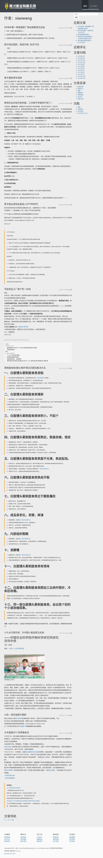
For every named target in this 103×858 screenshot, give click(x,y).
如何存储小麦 (10, 775)
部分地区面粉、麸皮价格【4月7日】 (22, 44)
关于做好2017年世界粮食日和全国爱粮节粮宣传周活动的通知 (23, 801)
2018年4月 (81, 56)
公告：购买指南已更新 (15, 714)
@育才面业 (7, 746)
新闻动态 (80, 95)
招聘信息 (39, 839)
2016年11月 (81, 78)
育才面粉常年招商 (13, 77)
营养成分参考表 (23, 327)
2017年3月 (81, 70)
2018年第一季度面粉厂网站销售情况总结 (24, 27)
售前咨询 (56, 839)
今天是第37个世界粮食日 (16, 732)
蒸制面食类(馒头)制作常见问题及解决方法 (25, 367)
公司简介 (39, 837)
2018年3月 (81, 58)
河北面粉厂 (22, 726)
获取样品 (56, 837)
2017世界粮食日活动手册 (13, 788)
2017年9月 (81, 64)
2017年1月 (81, 74)
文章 (80, 109)
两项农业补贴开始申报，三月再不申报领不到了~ (28, 102)
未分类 (80, 97)
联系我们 (39, 841)
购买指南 (18, 718)
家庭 (79, 91)
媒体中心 (80, 89)
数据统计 (80, 93)
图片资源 (23, 841)
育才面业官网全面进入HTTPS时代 (21, 204)
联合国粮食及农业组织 (32, 752)
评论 (80, 111)
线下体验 (56, 841)
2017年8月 (81, 66)
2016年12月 (81, 76)
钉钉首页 (72, 841)
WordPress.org (82, 113)
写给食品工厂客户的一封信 (17, 289)
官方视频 (23, 839)
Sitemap (18, 851)
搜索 (76, 17)
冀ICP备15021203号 (9, 853)
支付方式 (7, 839)
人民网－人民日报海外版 (16, 648)
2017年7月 (81, 68)
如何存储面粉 (10, 778)
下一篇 (11, 820)
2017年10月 (81, 62)
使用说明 (80, 86)
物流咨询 (7, 841)
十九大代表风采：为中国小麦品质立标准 (24, 632)
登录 (79, 107)
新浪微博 (72, 837)
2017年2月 (81, 72)
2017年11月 (81, 60)
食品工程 (80, 99)
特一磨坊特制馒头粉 (40, 378)
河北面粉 (52, 770)
